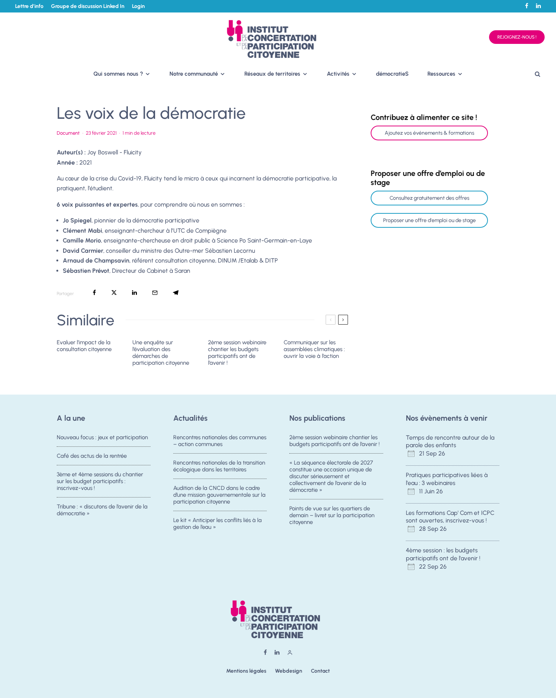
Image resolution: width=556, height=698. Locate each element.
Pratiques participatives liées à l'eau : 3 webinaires (447, 479)
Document (68, 133)
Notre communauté (193, 73)
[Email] (155, 292)
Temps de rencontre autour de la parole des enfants (450, 441)
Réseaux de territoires (272, 73)
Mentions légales (246, 671)
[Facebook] (526, 6)
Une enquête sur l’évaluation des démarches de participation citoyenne (160, 352)
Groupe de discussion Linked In (87, 6)
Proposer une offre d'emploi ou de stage (429, 220)
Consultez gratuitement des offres (429, 198)
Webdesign (288, 671)
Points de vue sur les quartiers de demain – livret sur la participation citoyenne (331, 515)
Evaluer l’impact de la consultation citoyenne (84, 346)
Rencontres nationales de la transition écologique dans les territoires (219, 466)
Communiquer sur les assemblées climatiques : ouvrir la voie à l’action (314, 349)
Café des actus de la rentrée (92, 455)
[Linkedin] (538, 6)
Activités (338, 73)
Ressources (441, 73)
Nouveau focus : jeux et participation (102, 437)
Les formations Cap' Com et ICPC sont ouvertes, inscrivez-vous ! (450, 516)
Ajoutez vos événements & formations (429, 133)
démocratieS (392, 73)
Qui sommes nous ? (118, 73)
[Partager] (94, 292)
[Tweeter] (114, 292)
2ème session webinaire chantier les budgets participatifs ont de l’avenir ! (237, 352)
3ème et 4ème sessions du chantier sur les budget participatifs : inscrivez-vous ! (100, 481)
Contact (320, 671)
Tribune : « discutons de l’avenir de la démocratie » (102, 510)
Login (138, 6)
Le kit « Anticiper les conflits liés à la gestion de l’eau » (217, 523)
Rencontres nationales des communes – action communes (219, 441)
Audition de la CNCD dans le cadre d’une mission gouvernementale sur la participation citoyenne (219, 495)
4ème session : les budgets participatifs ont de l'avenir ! (443, 554)
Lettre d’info (29, 6)
